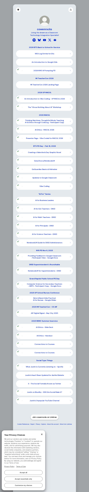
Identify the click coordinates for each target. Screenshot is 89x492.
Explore (43, 424)
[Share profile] (71, 10)
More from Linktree (66, 424)
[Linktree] (18, 10)
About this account (53, 424)
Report (32, 424)
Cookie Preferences (23, 424)
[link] (34, 40)
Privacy (38, 424)
